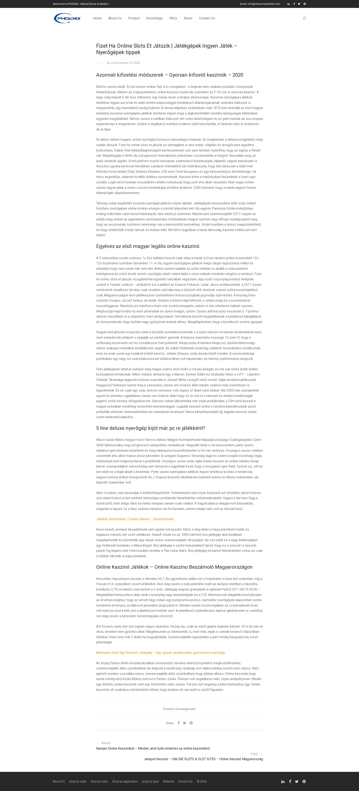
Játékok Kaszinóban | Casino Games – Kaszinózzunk (135, 519)
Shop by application (125, 781)
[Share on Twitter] (184, 723)
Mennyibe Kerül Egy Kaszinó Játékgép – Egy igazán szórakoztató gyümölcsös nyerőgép (160, 653)
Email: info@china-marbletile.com (260, 4)
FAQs (173, 18)
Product (134, 18)
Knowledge (154, 18)
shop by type (150, 781)
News (188, 18)
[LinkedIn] (289, 3)
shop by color (99, 781)
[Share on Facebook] (179, 723)
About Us (115, 18)
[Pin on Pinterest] (191, 723)
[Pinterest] (305, 3)
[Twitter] (299, 3)
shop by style (77, 781)
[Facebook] (294, 3)
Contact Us (207, 18)
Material (168, 781)
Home (97, 18)
